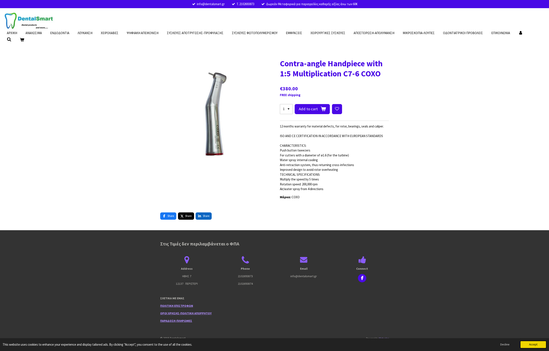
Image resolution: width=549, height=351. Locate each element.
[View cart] (22, 40)
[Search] (9, 39)
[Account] (520, 33)
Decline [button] (505, 344)
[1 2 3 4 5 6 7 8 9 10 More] (286, 109)
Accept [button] (533, 344)
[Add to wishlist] (337, 109)
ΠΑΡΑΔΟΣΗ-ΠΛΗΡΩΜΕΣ (176, 321)
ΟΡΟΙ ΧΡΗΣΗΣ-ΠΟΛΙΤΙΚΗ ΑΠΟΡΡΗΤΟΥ (186, 313)
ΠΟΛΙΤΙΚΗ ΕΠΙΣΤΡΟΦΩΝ (176, 306)
